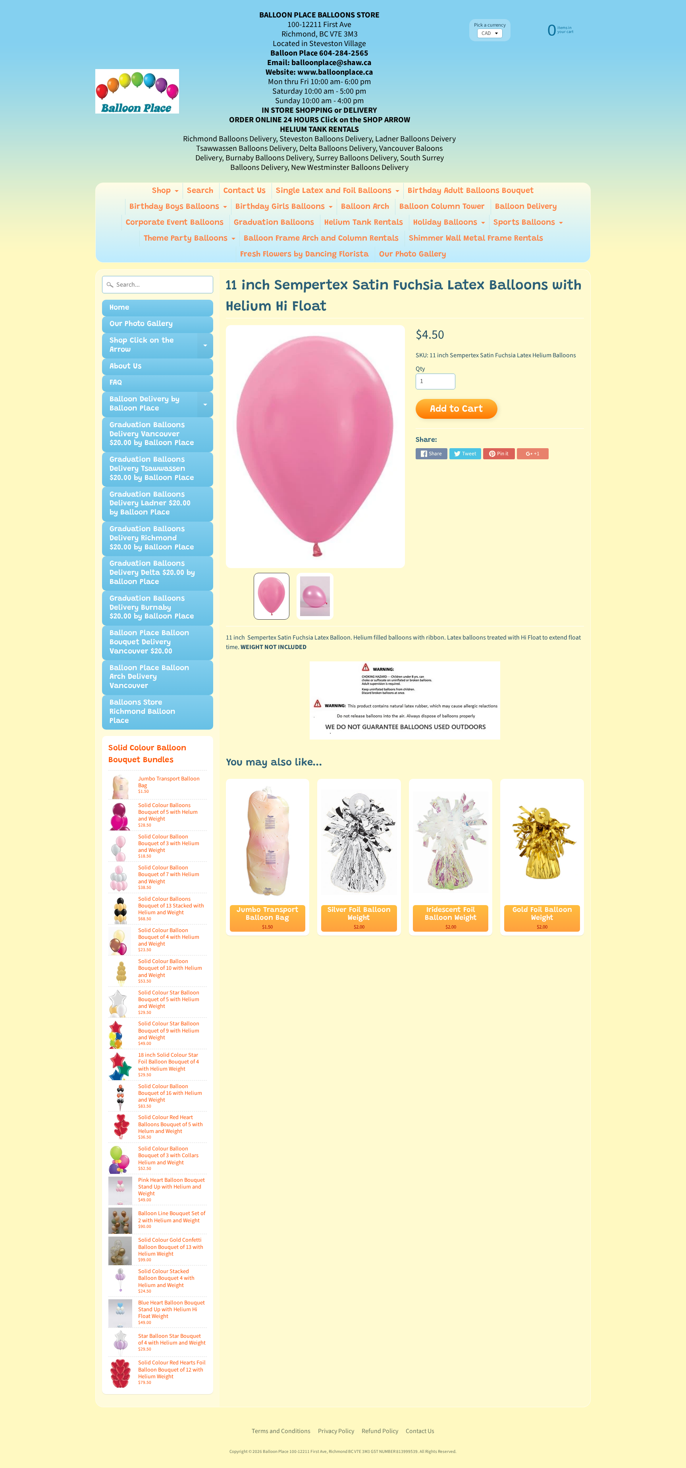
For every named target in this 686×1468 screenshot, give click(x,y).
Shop (166, 193)
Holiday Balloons (450, 225)
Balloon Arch (365, 207)
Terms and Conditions (281, 1431)
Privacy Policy (336, 1431)
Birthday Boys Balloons (179, 209)
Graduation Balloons (274, 223)
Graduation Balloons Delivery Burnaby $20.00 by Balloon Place (152, 608)
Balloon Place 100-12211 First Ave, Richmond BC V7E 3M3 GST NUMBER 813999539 (340, 1452)
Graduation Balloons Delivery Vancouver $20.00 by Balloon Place (152, 434)
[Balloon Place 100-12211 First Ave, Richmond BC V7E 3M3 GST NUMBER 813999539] (137, 91)
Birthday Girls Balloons (285, 209)
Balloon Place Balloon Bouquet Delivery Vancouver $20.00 (149, 642)
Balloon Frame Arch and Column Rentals (321, 239)
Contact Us (245, 191)
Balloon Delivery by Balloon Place (161, 406)
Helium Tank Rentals (363, 223)
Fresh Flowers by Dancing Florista (304, 254)
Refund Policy (380, 1431)
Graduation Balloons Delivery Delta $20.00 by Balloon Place (152, 573)
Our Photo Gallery (412, 254)
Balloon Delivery (526, 207)
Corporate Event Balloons (175, 223)
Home (119, 308)
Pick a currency (490, 25)
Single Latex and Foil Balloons (338, 193)
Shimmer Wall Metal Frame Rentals (476, 239)
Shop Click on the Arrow (161, 347)
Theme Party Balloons (190, 241)
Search (200, 191)
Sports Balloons (529, 225)
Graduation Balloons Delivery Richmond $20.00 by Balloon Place (152, 538)
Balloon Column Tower (442, 207)
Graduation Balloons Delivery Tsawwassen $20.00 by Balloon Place (152, 469)
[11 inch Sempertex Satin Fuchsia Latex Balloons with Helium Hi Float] (271, 596)
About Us (125, 366)
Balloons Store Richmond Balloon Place (142, 712)
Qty (420, 368)
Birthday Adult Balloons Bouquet (471, 191)
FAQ (116, 383)
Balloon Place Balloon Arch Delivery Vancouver (149, 677)
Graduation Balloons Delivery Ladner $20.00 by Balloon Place (150, 504)
